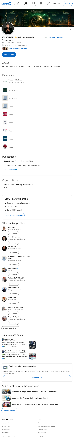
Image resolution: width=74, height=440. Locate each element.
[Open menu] (71, 29)
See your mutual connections (18, 48)
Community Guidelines (8, 436)
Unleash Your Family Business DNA (18, 161)
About (39, 419)
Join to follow (9, 54)
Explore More (37, 378)
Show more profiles (9, 328)
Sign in (67, 4)
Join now (56, 4)
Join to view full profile (14, 215)
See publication (9, 170)
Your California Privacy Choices (46, 426)
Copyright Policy (42, 429)
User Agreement (42, 423)
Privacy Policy (6, 426)
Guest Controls (42, 432)
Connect (14, 233)
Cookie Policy (6, 429)
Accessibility (6, 423)
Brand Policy (5, 432)
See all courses (9, 410)
